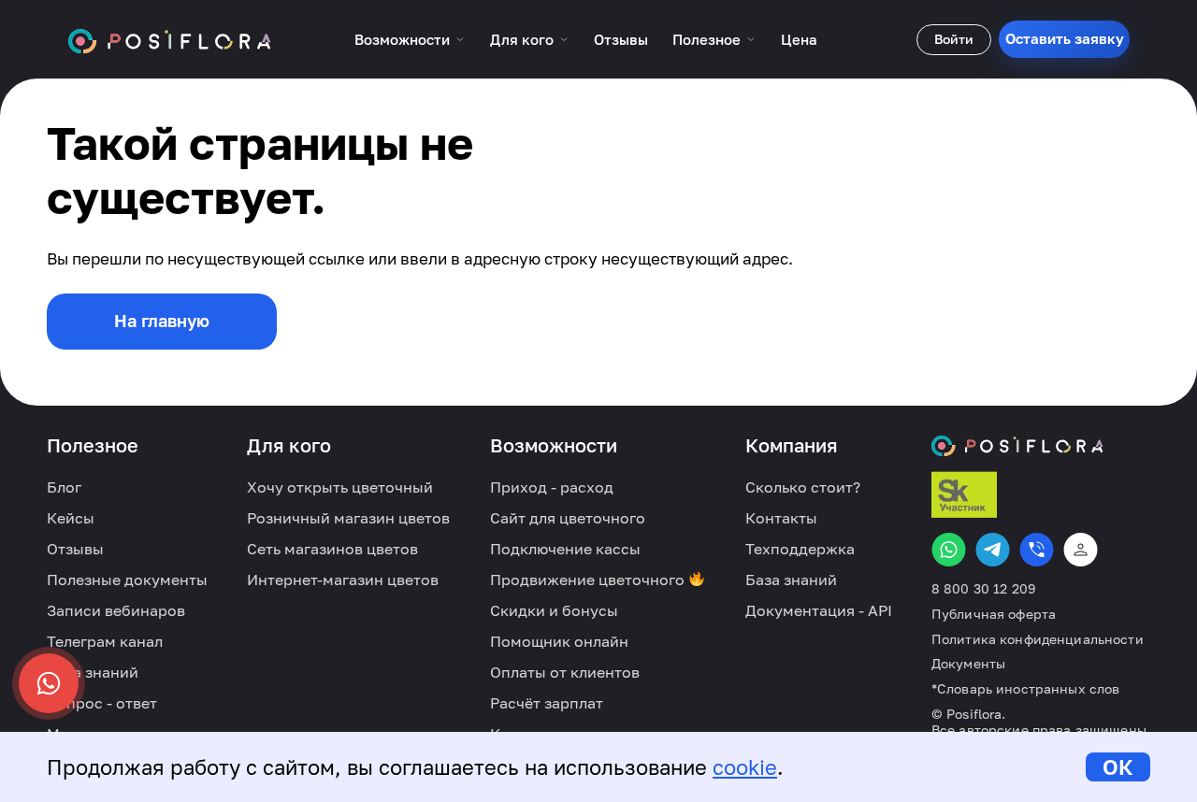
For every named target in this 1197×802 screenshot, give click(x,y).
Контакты (781, 517)
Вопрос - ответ (102, 703)
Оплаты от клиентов (565, 672)
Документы (968, 663)
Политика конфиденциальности (1037, 639)
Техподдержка (800, 548)
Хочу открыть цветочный (340, 487)
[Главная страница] (169, 39)
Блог (64, 487)
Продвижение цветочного (589, 579)
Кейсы (70, 517)
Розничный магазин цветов (348, 517)
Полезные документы (127, 579)
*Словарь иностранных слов (1025, 688)
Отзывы (621, 39)
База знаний (92, 672)
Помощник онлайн (559, 641)
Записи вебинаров (116, 610)
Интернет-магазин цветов (343, 579)
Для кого (522, 39)
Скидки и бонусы (554, 610)
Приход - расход (551, 487)
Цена (799, 39)
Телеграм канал (105, 641)
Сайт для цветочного (567, 517)
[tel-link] (1036, 549)
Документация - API (818, 610)
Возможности (402, 39)
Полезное (706, 39)
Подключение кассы (565, 548)
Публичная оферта (993, 614)
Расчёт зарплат (546, 703)
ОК (1118, 767)
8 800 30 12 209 (983, 588)
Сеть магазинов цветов (332, 548)
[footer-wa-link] (948, 549)
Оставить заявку (1064, 38)
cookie (745, 767)
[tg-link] (992, 549)
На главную (161, 320)
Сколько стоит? (802, 487)
